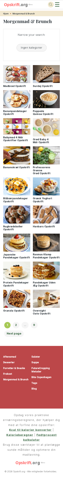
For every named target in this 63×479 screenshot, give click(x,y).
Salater (35, 356)
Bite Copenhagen (41, 377)
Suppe (35, 362)
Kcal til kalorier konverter (30, 429)
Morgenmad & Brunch (24, 13)
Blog (34, 388)
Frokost (7, 373)
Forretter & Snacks (14, 368)
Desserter (9, 362)
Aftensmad (9, 356)
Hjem (6, 13)
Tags (34, 383)
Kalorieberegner (19, 435)
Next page (14, 333)
